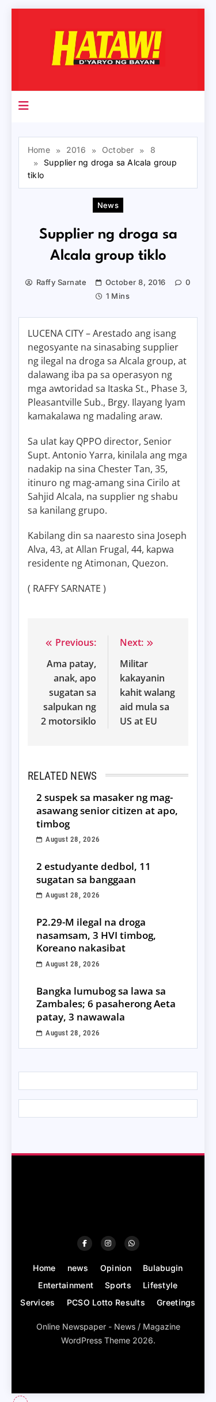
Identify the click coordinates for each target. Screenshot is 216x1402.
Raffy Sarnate (61, 282)
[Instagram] (108, 1243)
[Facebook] (84, 1243)
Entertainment (65, 1285)
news (108, 205)
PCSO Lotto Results (106, 1302)
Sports (118, 1285)
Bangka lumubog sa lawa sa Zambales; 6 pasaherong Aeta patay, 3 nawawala (106, 1003)
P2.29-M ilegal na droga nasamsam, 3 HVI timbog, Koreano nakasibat (96, 934)
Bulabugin (163, 1268)
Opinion (115, 1268)
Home (44, 1268)
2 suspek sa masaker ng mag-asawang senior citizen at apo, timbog (107, 810)
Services (37, 1302)
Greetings (176, 1302)
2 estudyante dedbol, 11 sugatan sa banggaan (93, 873)
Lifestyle (160, 1285)
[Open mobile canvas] (23, 105)
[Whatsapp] (131, 1243)
